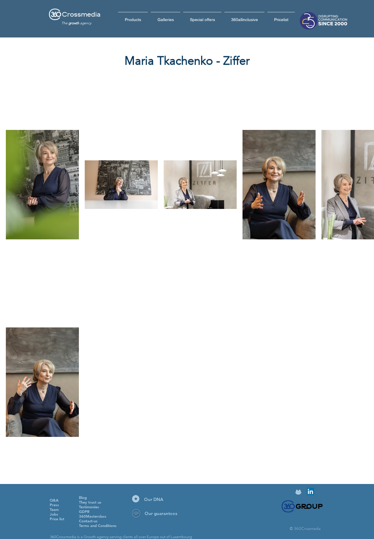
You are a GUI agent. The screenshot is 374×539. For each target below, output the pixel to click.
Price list (57, 518)
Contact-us (88, 521)
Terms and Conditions (98, 525)
